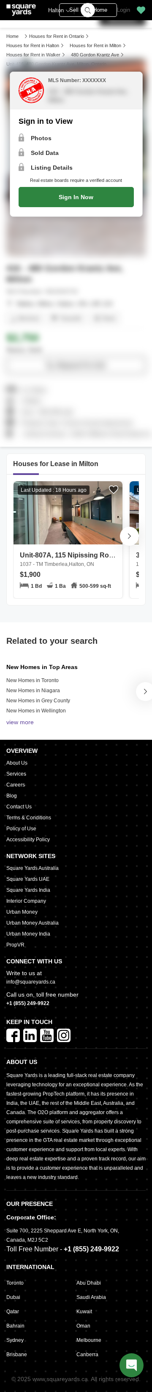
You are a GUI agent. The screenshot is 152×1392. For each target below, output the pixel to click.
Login (123, 10)
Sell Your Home (88, 10)
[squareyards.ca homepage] (21, 10)
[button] (141, 10)
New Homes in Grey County (38, 701)
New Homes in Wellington (36, 711)
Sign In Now (76, 197)
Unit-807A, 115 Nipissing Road (68, 559)
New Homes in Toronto (32, 680)
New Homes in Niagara (33, 690)
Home (12, 36)
